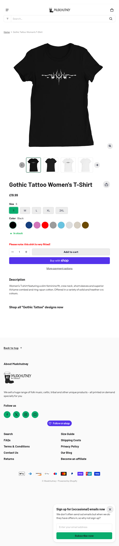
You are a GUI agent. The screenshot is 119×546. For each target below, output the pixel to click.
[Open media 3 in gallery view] (50, 165)
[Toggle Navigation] (7, 10)
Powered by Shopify (67, 481)
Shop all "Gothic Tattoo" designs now (36, 307)
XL (48, 210)
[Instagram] (25, 414)
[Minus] (12, 251)
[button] (59, 18)
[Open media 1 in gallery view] (33, 165)
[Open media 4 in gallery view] (68, 165)
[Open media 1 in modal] (59, 95)
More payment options (59, 268)
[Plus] (26, 251)
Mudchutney (50, 481)
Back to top (11, 348)
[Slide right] (97, 165)
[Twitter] (16, 414)
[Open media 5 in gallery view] (85, 165)
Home (7, 32)
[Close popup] (110, 509)
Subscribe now (84, 535)
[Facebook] (7, 414)
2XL (62, 210)
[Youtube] (35, 414)
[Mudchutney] (59, 10)
